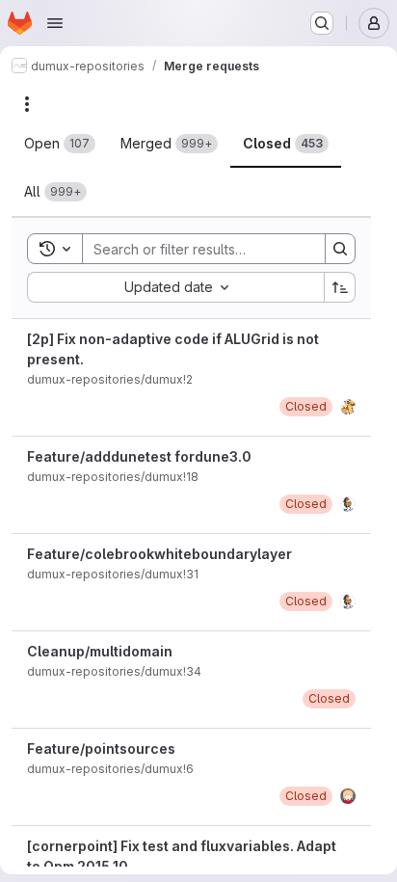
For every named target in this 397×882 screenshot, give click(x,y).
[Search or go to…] (321, 23)
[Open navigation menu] (55, 23)
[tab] (60, 144)
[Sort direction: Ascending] (340, 287)
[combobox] (175, 287)
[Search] (340, 248)
